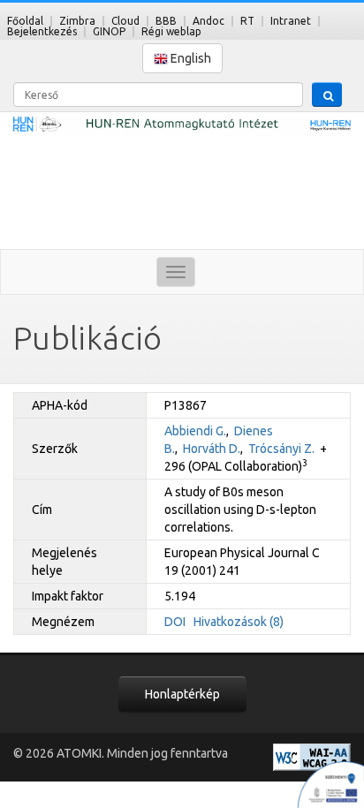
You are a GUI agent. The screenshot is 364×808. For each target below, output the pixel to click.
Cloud (125, 20)
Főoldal (25, 20)
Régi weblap (171, 31)
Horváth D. (211, 449)
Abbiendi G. (195, 431)
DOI (175, 622)
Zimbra (77, 20)
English (189, 58)
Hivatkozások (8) (238, 622)
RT (247, 20)
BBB (166, 20)
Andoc (208, 20)
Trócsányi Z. (281, 449)
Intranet (290, 20)
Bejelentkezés (42, 31)
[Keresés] (327, 94)
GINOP (109, 31)
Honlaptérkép (182, 694)
